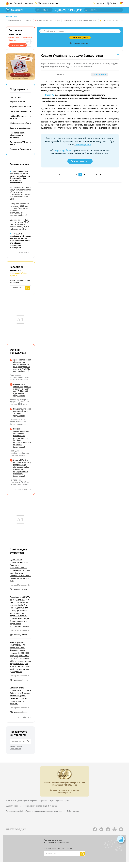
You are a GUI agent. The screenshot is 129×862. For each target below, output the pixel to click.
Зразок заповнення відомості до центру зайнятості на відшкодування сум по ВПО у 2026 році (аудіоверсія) (22, 365)
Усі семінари (24, 717)
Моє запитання (18, 45)
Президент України (18, 111)
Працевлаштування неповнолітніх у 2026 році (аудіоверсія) (22, 412)
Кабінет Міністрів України (18, 117)
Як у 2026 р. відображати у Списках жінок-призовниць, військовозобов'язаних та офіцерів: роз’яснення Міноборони (20, 241)
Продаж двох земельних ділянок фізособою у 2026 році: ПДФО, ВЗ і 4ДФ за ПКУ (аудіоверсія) (22, 390)
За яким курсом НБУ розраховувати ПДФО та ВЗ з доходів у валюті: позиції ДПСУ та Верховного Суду (19, 224)
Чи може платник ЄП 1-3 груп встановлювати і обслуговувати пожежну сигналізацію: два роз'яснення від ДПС (20, 193)
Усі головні (24, 252)
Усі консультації (22, 489)
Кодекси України (17, 102)
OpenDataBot (15, 749)
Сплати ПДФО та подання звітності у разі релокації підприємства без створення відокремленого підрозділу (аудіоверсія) (22, 468)
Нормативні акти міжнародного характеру (17, 135)
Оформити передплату (48, 3)
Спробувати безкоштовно (21, 3)
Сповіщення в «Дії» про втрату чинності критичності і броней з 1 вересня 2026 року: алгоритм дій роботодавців (20, 177)
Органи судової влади (20, 128)
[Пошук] (27, 741)
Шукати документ (80, 37)
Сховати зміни (99, 74)
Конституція (15, 97)
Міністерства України (19, 123)
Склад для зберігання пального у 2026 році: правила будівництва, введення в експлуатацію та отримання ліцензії (19, 209)
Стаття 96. (49, 95)
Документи (17, 10)
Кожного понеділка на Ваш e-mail (20, 281)
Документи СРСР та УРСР (19, 143)
